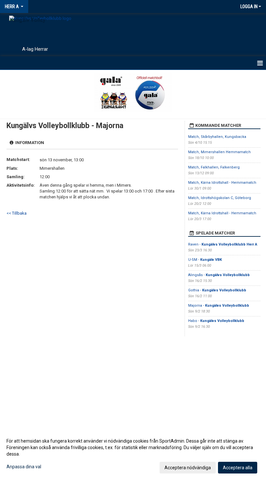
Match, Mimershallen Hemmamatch (219, 152)
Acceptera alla (237, 467)
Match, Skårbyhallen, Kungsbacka (217, 137)
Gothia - (217, 290)
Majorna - (218, 305)
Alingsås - (219, 275)
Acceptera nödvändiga (187, 467)
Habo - (216, 321)
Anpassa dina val (23, 466)
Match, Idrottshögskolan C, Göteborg (219, 198)
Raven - (222, 244)
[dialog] (133, 454)
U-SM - (205, 260)
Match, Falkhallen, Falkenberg (214, 167)
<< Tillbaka (16, 213)
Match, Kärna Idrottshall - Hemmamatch (222, 182)
